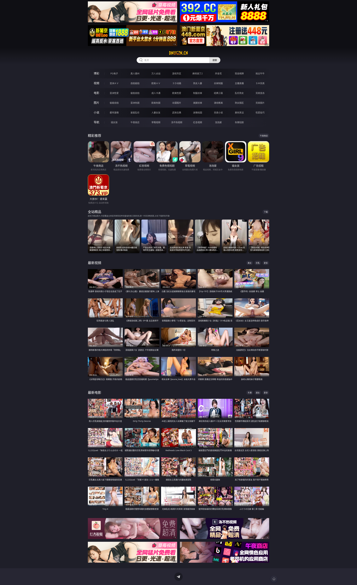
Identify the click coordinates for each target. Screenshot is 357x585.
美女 (250, 263)
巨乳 (258, 263)
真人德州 (135, 73)
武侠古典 (176, 112)
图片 (96, 103)
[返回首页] (274, 579)
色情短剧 (239, 122)
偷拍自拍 (135, 93)
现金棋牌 (239, 73)
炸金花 (218, 73)
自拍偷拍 (135, 83)
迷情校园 (197, 112)
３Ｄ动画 (176, 83)
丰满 (250, 392)
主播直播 (239, 83)
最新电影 (94, 392)
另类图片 (260, 102)
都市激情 (114, 112)
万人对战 (155, 73)
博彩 (96, 73)
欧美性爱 (176, 93)
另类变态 (260, 93)
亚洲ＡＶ (114, 83)
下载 (266, 211)
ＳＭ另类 (260, 83)
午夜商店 (135, 122)
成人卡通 (155, 93)
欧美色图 (155, 102)
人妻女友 (155, 112)
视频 (96, 83)
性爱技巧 (260, 112)
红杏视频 (197, 122)
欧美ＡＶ (155, 83)
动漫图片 (176, 102)
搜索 (215, 60)
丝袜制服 (218, 83)
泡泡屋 (218, 122)
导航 (96, 122)
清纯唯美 (218, 102)
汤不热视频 (176, 122)
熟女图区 (239, 102)
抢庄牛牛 (260, 73)
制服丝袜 (197, 93)
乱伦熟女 (239, 93)
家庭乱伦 (135, 112)
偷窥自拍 (114, 102)
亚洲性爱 (114, 93)
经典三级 (218, 93)
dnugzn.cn (178, 53)
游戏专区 (176, 73)
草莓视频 (155, 122)
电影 (96, 93)
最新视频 (94, 262)
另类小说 (218, 112)
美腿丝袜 (197, 102)
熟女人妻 (197, 83)
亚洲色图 (135, 102)
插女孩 (114, 122)
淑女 (258, 392)
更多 (266, 263)
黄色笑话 (239, 112)
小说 (96, 112)
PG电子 (114, 73)
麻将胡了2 (197, 73)
